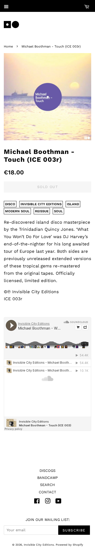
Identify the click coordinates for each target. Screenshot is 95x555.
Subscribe (74, 530)
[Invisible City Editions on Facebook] (37, 502)
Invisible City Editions (39, 544)
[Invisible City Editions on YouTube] (58, 502)
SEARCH (47, 485)
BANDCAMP (47, 478)
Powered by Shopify (69, 544)
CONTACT (47, 492)
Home (8, 46)
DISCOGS (47, 471)
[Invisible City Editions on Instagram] (47, 502)
